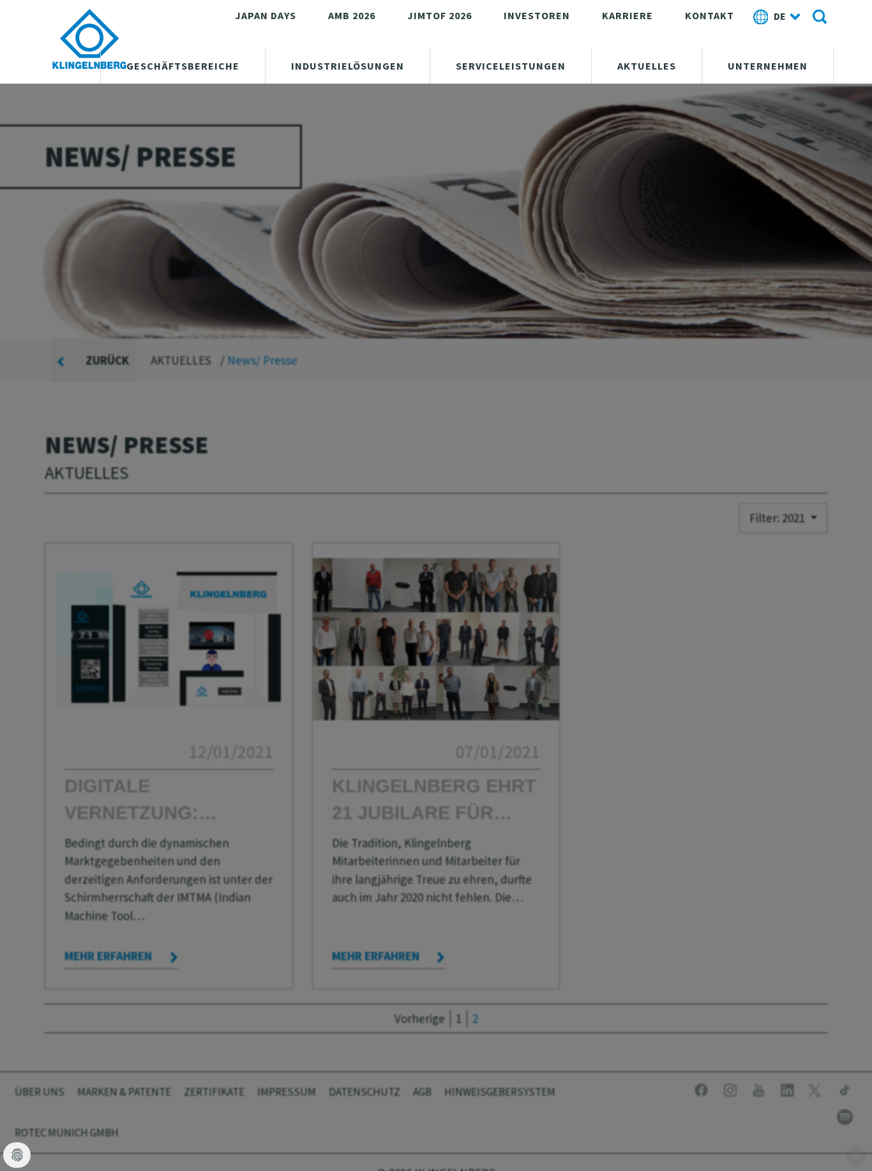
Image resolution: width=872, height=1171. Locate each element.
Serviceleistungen (511, 65)
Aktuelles (646, 65)
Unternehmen (768, 65)
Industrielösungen (347, 65)
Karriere (627, 15)
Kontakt (709, 15)
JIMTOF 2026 (439, 15)
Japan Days (265, 15)
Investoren (537, 15)
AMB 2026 (351, 15)
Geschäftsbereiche (182, 65)
